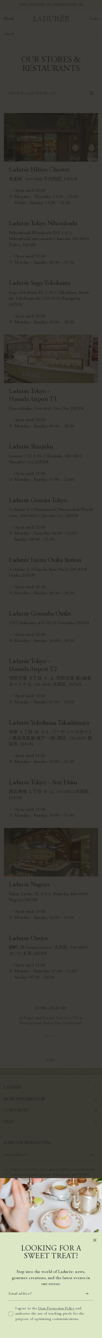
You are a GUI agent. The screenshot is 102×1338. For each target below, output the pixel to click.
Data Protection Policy (56, 1308)
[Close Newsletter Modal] (95, 1240)
